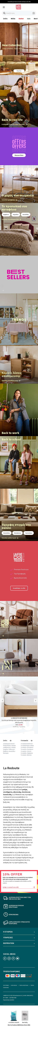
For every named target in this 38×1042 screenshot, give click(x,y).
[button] (4, 13)
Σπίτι (5, 19)
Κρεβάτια (6, 214)
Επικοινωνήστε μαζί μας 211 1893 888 (20, 1)
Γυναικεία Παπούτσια (26, 743)
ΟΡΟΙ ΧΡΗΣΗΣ (14, 985)
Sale (28, 19)
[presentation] (2, 700)
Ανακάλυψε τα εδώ (19, 588)
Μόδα (13, 19)
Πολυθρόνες (17, 533)
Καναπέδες (6, 533)
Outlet (21, 19)
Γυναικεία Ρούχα (25, 745)
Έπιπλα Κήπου (7, 745)
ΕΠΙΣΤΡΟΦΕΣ (6, 985)
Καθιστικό (11, 749)
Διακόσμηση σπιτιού (8, 743)
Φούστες (29, 755)
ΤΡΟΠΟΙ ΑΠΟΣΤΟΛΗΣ (23, 985)
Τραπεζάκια (28, 533)
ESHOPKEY (12, 1000)
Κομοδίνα (15, 214)
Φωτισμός (6, 753)
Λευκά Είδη (26, 214)
